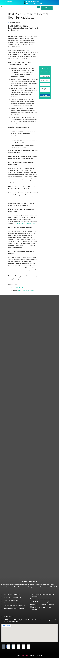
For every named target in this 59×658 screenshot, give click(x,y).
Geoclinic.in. (25, 655)
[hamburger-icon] (38, 7)
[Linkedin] (13, 646)
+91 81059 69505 (19, 288)
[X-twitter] (23, 646)
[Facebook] (8, 646)
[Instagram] (28, 646)
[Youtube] (3, 646)
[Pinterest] (18, 646)
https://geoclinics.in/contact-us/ (27, 291)
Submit (45, 95)
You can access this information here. (24, 223)
